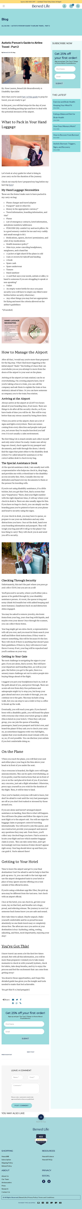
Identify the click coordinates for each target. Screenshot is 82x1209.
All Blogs (5, 26)
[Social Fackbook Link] (43, 1181)
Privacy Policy (32, 1197)
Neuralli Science (48, 1156)
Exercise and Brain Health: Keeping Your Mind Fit (64, 105)
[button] (4, 6)
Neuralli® (5, 1156)
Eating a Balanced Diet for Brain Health (64, 117)
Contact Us (6, 1192)
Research (5, 1189)
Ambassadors (7, 1182)
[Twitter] (17, 999)
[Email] (13, 999)
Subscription (6, 1160)
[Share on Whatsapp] (16, 1003)
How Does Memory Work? (64, 127)
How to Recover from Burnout (66, 136)
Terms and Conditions (46, 1197)
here (11, 185)
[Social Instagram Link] (49, 1181)
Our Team (5, 1179)
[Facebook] (20, 999)
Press (4, 1186)
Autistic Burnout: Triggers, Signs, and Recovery (64, 146)
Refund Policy (7, 1166)
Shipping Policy (7, 1163)
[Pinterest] (13, 1003)
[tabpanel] (41, 2)
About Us (5, 1176)
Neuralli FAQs (47, 1160)
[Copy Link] (20, 1003)
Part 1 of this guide (30, 97)
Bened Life (7, 52)
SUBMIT (25, 1038)
